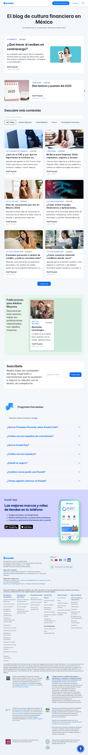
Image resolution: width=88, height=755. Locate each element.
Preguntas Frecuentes (7, 610)
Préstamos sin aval (9, 645)
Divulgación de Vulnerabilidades (76, 617)
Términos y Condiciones (22, 711)
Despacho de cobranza (75, 613)
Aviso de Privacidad (64, 610)
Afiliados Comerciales (75, 621)
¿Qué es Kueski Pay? (49, 601)
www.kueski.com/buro (21, 687)
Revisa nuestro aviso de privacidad (67, 723)
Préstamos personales (7, 634)
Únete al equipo (63, 603)
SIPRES (54, 713)
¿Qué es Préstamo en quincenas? (23, 600)
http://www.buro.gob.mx (28, 685)
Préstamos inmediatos (7, 638)
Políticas (74, 625)
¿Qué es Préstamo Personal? (9, 600)
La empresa (61, 598)
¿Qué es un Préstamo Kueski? (36, 598)
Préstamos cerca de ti (10, 652)
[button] (83, 3)
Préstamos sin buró (9, 630)
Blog (59, 600)
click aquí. (63, 743)
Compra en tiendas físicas (50, 615)
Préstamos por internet (8, 648)
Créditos (6, 661)
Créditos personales (7, 657)
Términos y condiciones (7, 614)
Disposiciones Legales (62, 613)
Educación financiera (74, 603)
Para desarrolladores (49, 632)
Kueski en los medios (62, 606)
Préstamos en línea (9, 628)
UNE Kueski (75, 606)
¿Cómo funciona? (9, 604)
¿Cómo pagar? (8, 606)
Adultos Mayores (76, 628)
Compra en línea (49, 612)
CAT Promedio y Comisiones (76, 598)
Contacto (74, 609)
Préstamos (7, 625)
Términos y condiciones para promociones (9, 620)
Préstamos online (9, 642)
